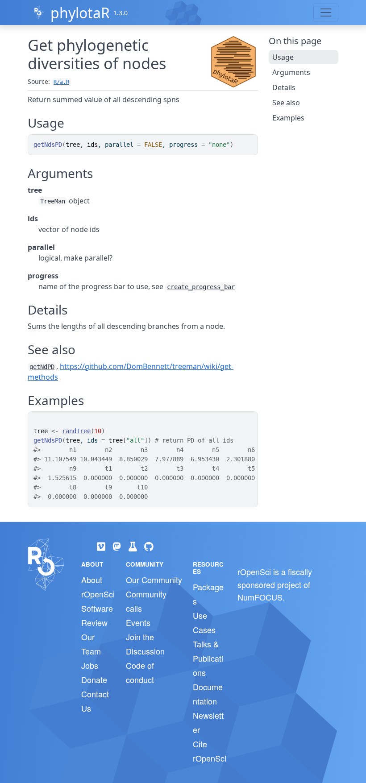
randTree (76, 431)
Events (138, 622)
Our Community (154, 579)
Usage (283, 57)
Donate (94, 679)
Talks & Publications (208, 658)
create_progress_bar (201, 286)
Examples (288, 118)
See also (286, 103)
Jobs (89, 665)
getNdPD (41, 366)
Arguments (291, 72)
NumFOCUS (260, 597)
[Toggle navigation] (325, 12)
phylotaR (80, 12)
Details (283, 87)
